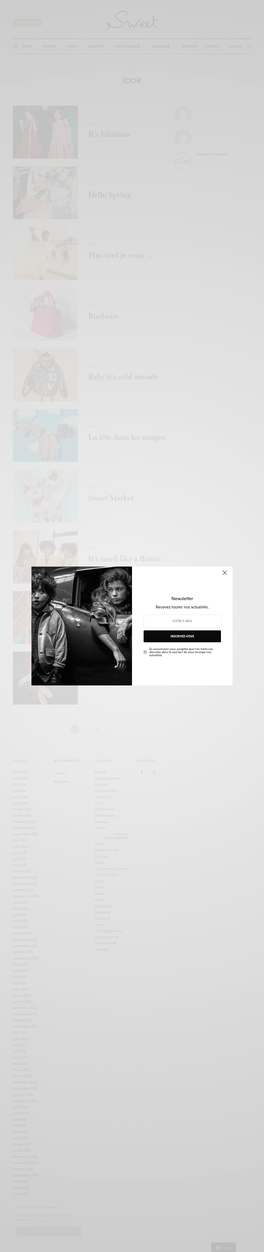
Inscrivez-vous (182, 636)
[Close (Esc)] (225, 575)
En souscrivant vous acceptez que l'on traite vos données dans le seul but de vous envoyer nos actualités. (181, 652)
